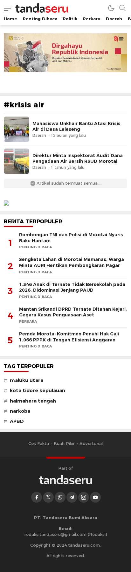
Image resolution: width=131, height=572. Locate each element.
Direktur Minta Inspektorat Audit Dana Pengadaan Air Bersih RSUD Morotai (77, 158)
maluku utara (26, 380)
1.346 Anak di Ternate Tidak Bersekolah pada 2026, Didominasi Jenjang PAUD (72, 287)
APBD (17, 421)
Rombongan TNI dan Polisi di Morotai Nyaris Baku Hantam (71, 237)
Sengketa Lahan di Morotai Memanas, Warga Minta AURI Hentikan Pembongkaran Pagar (71, 262)
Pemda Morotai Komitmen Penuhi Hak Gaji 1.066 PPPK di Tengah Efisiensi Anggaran (69, 336)
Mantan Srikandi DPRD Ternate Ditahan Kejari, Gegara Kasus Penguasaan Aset (73, 312)
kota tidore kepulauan (37, 390)
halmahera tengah (33, 401)
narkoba (20, 411)
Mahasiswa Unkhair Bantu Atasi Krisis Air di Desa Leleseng (76, 126)
